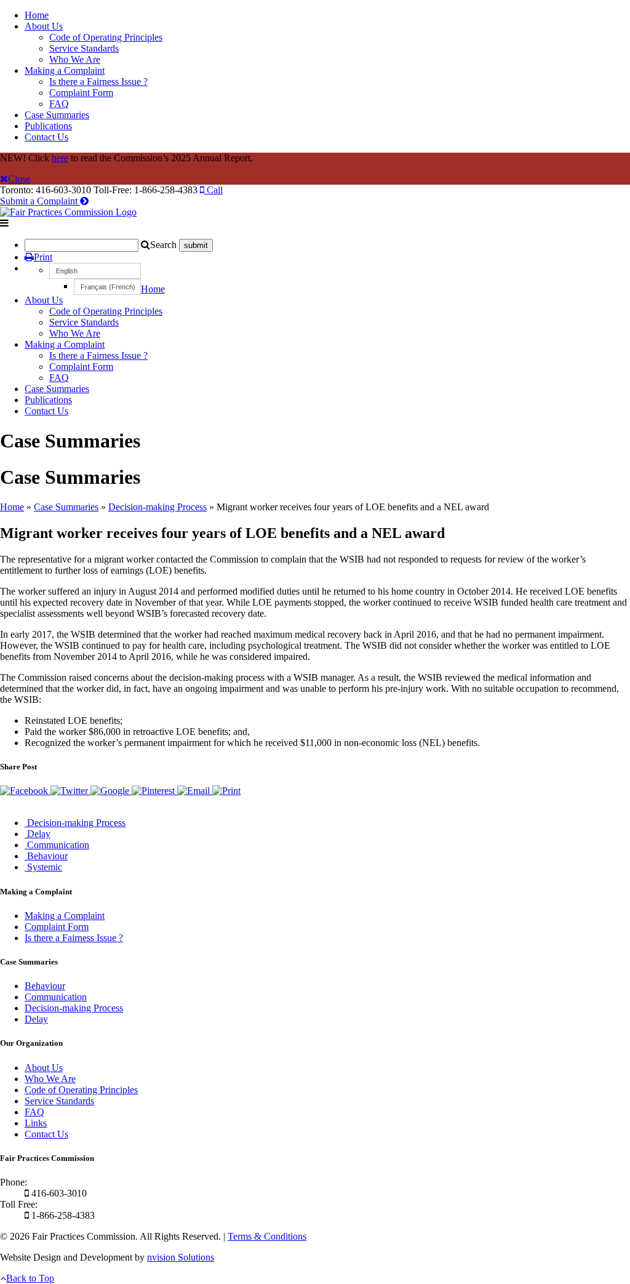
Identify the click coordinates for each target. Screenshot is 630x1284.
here (60, 158)
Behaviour (45, 986)
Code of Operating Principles (105, 37)
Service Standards (84, 48)
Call (213, 190)
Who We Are (74, 59)
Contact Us (46, 137)
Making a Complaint (65, 70)
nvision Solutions (180, 1257)
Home (37, 15)
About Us (44, 26)
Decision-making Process (157, 507)
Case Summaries (57, 115)
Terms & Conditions (267, 1236)
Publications (48, 126)
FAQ (59, 103)
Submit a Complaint (40, 201)
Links (36, 1123)
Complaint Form (81, 92)
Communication (56, 997)
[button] (95, 271)
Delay (36, 1019)
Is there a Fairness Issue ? (98, 81)
